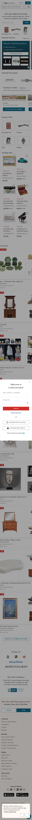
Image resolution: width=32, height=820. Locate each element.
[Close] (29, 382)
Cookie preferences (10, 812)
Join (23, 433)
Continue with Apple (17, 428)
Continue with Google (17, 422)
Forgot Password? (16, 412)
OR (16, 417)
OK (24, 815)
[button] (27, 403)
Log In (16, 408)
